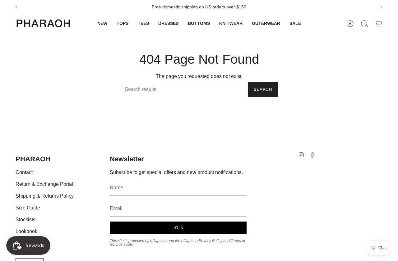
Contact (24, 172)
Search (263, 89)
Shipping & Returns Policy (45, 196)
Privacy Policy (210, 241)
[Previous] (17, 7)
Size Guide (28, 207)
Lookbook (26, 231)
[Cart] (379, 23)
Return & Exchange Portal (44, 184)
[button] (122, 23)
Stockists (25, 219)
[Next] (381, 7)
